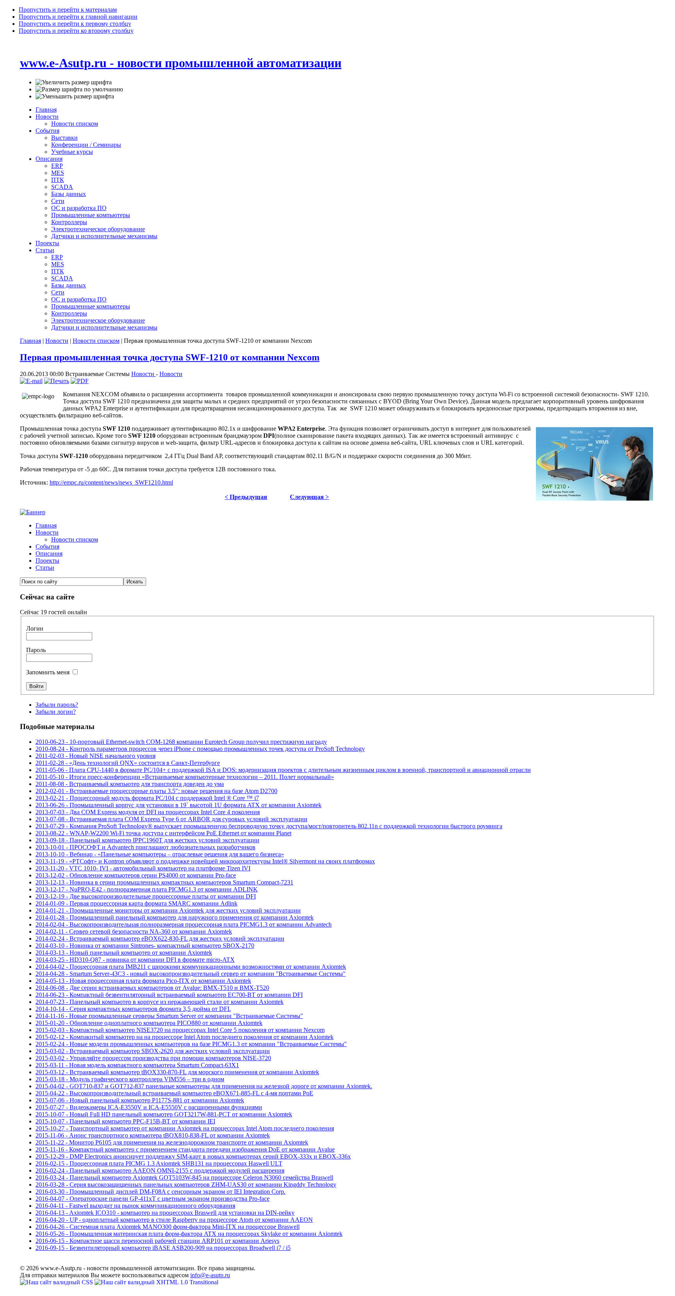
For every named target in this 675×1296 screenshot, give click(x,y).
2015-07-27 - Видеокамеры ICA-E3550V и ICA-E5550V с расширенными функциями (149, 1107)
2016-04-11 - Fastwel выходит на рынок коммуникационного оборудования (135, 1205)
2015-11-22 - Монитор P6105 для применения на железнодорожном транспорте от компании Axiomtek (172, 1142)
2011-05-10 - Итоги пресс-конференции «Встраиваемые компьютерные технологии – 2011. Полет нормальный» (185, 777)
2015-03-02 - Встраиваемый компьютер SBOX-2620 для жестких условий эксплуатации (153, 1051)
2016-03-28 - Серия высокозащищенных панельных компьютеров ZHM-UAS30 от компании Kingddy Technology (186, 1184)
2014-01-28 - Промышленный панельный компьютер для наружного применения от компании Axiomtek (175, 917)
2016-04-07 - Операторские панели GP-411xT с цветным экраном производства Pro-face (153, 1198)
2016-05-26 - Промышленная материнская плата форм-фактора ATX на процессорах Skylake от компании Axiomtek (189, 1233)
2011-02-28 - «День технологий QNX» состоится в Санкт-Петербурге (128, 762)
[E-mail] (31, 381)
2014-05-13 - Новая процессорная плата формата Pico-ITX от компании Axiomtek (143, 980)
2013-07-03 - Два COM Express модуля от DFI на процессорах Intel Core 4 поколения (148, 812)
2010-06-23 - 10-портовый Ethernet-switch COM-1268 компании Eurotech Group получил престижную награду (181, 741)
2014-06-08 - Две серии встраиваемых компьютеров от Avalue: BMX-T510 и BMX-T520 (152, 987)
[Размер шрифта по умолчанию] (79, 89)
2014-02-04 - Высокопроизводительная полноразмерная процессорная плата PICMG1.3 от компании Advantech (184, 924)
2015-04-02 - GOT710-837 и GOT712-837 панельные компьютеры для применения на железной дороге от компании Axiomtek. (204, 1086)
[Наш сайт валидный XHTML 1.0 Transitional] (156, 1282)
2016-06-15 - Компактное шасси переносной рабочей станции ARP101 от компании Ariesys (157, 1240)
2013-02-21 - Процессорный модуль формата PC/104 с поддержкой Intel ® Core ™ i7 (147, 798)
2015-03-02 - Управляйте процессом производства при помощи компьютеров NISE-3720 (153, 1058)
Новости (56, 340)
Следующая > (309, 497)
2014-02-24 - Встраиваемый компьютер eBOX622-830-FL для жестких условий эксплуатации (160, 938)
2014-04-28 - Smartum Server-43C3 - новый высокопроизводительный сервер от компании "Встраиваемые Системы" (191, 973)
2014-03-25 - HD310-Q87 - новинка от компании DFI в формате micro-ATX (135, 959)
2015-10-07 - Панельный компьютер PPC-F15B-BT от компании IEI (125, 1121)
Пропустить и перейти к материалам (68, 9)
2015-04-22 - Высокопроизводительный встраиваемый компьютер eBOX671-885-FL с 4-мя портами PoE (174, 1093)
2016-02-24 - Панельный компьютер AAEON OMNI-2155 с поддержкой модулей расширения (160, 1170)
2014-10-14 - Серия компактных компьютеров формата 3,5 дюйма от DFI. (133, 1008)
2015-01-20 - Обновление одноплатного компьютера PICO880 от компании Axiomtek (149, 1023)
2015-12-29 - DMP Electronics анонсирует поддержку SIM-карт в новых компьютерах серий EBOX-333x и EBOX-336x (193, 1156)
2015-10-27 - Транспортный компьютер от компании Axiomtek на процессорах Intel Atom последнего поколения (185, 1128)
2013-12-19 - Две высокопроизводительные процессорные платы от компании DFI (146, 896)
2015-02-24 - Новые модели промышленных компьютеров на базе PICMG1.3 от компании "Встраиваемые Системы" (191, 1044)
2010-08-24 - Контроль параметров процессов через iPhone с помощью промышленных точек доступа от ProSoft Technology (200, 748)
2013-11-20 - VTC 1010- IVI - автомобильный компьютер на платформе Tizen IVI (143, 868)
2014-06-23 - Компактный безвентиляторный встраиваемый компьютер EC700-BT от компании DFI (169, 994)
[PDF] (80, 381)
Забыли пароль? (57, 704)
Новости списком (96, 340)
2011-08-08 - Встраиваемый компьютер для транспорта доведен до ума (130, 784)
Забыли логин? (56, 711)
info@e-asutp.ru (210, 1275)
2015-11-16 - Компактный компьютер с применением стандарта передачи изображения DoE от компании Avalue (185, 1149)
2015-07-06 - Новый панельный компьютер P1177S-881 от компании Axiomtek (140, 1100)
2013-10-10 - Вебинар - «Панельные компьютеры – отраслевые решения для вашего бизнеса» (160, 854)
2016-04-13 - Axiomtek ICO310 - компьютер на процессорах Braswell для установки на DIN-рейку (165, 1212)
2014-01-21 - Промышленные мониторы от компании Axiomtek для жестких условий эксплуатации (168, 910)
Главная (30, 340)
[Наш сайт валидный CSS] (57, 1282)
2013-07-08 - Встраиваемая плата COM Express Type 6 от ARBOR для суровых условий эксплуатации (171, 819)
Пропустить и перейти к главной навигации (78, 16)
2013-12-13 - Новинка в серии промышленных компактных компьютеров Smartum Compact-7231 (164, 882)
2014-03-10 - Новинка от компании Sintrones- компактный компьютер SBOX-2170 (145, 945)
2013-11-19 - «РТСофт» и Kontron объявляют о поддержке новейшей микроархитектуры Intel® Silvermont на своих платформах (205, 861)
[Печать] (56, 381)
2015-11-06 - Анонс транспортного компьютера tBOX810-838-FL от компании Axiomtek (153, 1135)
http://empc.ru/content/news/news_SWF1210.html (111, 482)
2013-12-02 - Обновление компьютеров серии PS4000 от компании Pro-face (136, 875)
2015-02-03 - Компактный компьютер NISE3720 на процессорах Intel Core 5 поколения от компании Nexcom (180, 1030)
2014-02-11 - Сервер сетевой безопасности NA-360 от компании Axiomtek (134, 931)
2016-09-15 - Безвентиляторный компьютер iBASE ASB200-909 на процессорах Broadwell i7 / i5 (163, 1247)
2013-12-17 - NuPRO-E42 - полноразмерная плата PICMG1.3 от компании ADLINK (147, 889)
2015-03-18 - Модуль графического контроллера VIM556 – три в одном (130, 1079)
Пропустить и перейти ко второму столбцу (76, 30)
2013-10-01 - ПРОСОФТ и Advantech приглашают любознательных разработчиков (145, 847)
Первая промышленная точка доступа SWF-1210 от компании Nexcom (170, 357)
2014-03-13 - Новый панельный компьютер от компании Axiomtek (124, 952)
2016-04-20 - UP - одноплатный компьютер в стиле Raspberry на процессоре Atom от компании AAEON (174, 1219)
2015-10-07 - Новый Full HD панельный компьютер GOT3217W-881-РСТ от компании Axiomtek (164, 1114)
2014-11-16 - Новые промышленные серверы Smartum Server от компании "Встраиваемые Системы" (169, 1016)
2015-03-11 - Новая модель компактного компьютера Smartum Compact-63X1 (137, 1065)
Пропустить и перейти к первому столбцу (75, 23)
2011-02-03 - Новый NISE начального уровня (95, 755)
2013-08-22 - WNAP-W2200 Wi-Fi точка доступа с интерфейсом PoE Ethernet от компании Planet (163, 833)
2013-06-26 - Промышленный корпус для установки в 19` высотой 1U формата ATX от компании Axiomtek (178, 805)
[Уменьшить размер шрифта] (75, 96)
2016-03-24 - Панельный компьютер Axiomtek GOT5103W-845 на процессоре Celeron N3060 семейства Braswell (184, 1177)
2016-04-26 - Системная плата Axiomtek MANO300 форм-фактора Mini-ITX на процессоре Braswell (168, 1226)
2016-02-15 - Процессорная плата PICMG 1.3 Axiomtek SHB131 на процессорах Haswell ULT (159, 1163)
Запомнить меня (48, 672)
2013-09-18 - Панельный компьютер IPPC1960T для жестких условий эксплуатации (147, 840)
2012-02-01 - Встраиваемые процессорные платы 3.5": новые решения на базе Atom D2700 (156, 791)
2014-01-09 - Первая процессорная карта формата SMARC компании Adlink (137, 903)
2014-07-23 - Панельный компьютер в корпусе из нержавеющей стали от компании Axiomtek (160, 1001)
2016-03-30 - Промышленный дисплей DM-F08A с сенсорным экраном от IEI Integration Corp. (161, 1191)
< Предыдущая (246, 497)
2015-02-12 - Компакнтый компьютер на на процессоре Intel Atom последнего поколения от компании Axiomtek (185, 1037)
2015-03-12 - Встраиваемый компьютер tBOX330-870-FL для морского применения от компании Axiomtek (177, 1072)
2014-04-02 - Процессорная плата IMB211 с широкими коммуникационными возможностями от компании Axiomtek (191, 966)
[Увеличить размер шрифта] (74, 82)
